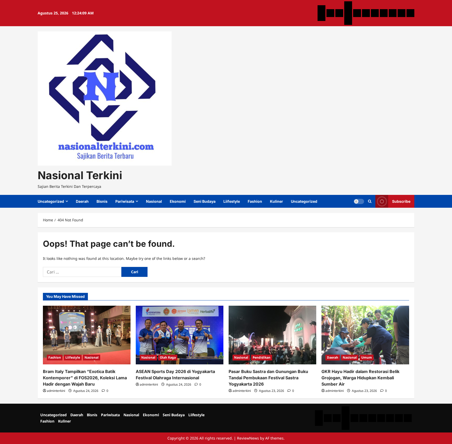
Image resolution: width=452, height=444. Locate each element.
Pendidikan (261, 357)
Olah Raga (168, 357)
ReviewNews (248, 438)
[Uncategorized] (321, 9)
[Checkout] (348, 21)
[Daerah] (330, 13)
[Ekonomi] (366, 13)
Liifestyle (231, 201)
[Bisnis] (339, 13)
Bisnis (102, 201)
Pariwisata (124, 201)
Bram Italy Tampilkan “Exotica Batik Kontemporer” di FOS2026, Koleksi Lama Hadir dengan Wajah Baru (85, 378)
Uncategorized (51, 201)
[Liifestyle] (384, 13)
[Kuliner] (401, 13)
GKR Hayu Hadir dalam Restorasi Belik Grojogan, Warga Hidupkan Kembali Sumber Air (360, 378)
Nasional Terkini (80, 175)
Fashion (255, 201)
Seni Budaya (205, 201)
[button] (369, 201)
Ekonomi (178, 201)
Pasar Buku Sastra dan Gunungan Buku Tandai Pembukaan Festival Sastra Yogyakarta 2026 (268, 378)
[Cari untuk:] (82, 272)
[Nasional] (357, 13)
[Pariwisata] (348, 5)
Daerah (82, 201)
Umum (366, 357)
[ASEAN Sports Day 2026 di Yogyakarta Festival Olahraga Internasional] (179, 335)
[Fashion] (393, 13)
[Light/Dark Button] (359, 201)
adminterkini (56, 390)
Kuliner (276, 201)
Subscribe (401, 201)
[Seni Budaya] (375, 13)
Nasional (154, 201)
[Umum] (348, 13)
